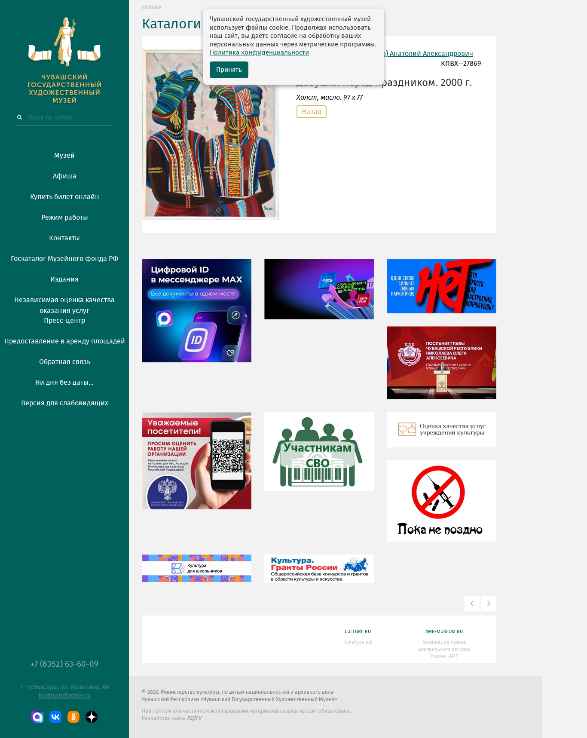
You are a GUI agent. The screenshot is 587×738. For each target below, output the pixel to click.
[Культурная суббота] (196, 574)
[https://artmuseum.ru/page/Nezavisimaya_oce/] (441, 436)
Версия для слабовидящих (64, 403)
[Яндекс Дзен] (92, 717)
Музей (64, 155)
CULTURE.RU (358, 631)
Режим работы (64, 217)
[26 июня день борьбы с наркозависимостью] (441, 507)
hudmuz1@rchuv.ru (65, 696)
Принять (229, 70)
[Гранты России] (319, 575)
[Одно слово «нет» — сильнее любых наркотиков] (441, 292)
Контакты (64, 238)
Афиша (64, 176)
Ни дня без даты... (64, 382)
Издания (64, 279)
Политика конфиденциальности (259, 52)
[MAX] (37, 717)
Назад (311, 111)
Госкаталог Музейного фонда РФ (64, 258)
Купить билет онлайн (64, 196)
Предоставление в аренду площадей (64, 341)
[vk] (55, 717)
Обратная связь (64, 361)
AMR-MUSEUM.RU (444, 631)
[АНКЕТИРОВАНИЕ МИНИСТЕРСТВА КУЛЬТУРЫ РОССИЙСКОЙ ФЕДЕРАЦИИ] (196, 467)
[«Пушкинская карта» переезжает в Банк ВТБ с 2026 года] (319, 295)
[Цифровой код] (196, 317)
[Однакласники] (73, 717)
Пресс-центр (64, 320)
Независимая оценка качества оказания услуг (64, 304)
